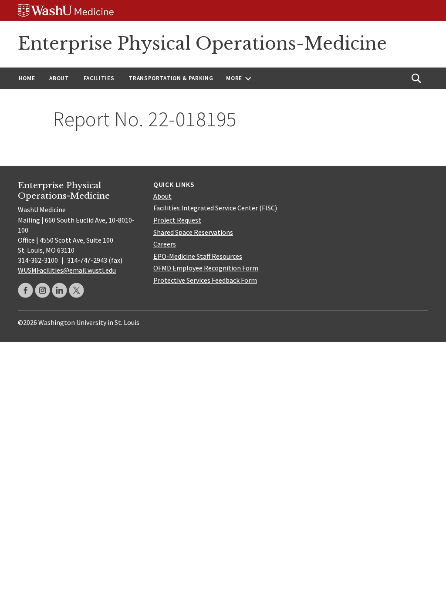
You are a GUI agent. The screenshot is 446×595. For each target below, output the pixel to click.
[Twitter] (76, 290)
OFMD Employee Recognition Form (205, 268)
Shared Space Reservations (193, 232)
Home (27, 78)
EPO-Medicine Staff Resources (197, 256)
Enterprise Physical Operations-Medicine (202, 43)
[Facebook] (25, 290)
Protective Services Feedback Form (205, 280)
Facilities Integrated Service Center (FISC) (215, 207)
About (59, 78)
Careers (164, 244)
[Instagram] (42, 290)
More (234, 78)
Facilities (99, 78)
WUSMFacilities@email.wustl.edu (67, 270)
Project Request (177, 220)
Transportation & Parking (170, 78)
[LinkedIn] (59, 290)
